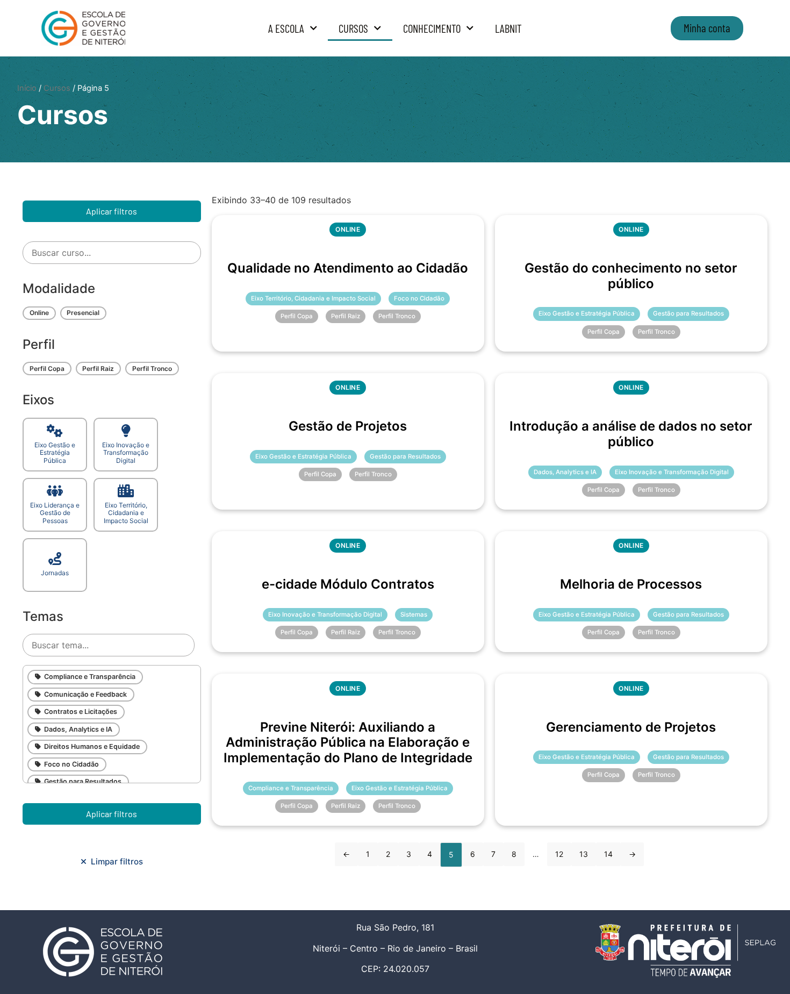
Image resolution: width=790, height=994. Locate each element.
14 (608, 854)
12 (559, 854)
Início (27, 88)
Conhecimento (432, 28)
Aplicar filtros (111, 211)
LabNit (508, 28)
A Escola (286, 28)
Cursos (353, 28)
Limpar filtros (115, 861)
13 (583, 854)
